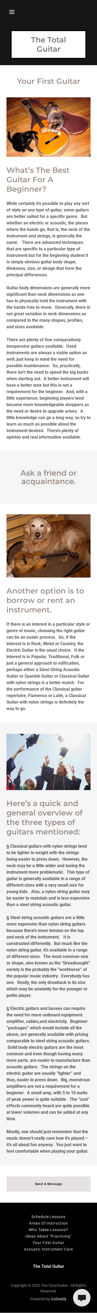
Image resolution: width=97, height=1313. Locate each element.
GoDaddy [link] (59, 1299)
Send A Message (48, 1184)
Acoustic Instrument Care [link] (48, 1249)
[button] (11, 11)
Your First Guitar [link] (49, 1243)
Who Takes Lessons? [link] (48, 1230)
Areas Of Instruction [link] (48, 1223)
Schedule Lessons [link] (49, 1217)
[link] (48, 50)
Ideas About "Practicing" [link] (48, 1236)
